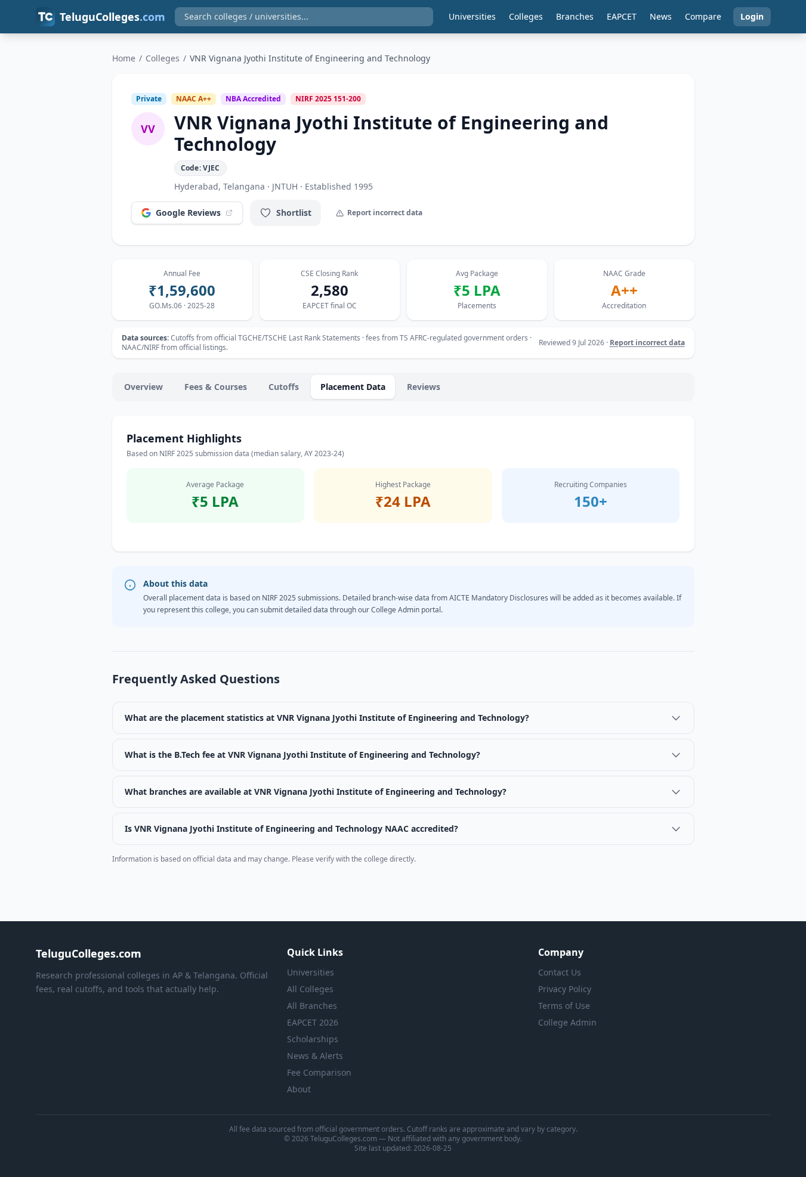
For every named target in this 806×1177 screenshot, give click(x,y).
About (299, 1089)
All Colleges (310, 989)
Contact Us (559, 972)
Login (752, 16)
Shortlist (293, 212)
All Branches (312, 1005)
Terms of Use (564, 1005)
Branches (575, 16)
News (661, 16)
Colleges (526, 16)
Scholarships (312, 1039)
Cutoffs (283, 386)
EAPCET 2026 (312, 1022)
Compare (703, 16)
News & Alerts (315, 1055)
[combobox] (304, 16)
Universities (472, 16)
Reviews (423, 386)
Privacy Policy (564, 989)
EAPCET (622, 16)
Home (123, 58)
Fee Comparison (319, 1072)
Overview (143, 386)
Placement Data (352, 386)
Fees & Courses (215, 386)
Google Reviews (188, 212)
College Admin (567, 1022)
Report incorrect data (384, 212)
